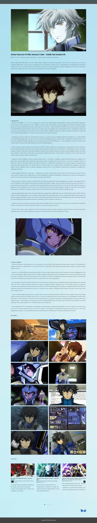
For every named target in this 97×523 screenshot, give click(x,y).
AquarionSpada (71, 479)
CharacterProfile (42, 57)
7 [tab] (52, 504)
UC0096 (27, 481)
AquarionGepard (47, 481)
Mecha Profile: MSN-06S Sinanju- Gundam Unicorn (21, 479)
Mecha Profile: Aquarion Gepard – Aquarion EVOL (48, 479)
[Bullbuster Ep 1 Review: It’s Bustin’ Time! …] (82, 511)
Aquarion (65, 479)
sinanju (24, 481)
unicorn (31, 481)
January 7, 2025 (41, 482)
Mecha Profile (33, 57)
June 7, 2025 (14, 482)
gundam (14, 481)
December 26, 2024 (67, 481)
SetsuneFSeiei (55, 57)
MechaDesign (19, 481)
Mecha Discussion (25, 57)
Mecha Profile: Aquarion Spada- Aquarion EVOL (74, 478)
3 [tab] (47, 504)
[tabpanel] (23, 478)
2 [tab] (46, 504)
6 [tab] (51, 504)
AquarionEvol (40, 481)
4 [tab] (48, 504)
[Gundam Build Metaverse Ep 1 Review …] (84, 511)
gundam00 (48, 57)
